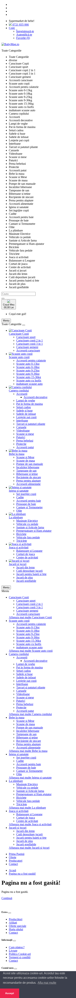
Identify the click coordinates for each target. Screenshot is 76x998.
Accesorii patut (25, 447)
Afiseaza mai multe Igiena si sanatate (30, 777)
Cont (12, 27)
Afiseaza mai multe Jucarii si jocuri (29, 847)
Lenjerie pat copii (26, 417)
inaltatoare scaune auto (29, 383)
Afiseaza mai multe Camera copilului (30, 714)
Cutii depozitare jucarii (29, 570)
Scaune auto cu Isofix (28, 380)
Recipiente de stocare (28, 477)
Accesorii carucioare (28, 350)
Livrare (13, 950)
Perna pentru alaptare (28, 480)
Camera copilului (19, 390)
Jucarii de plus (24, 577)
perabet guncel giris (19, 904)
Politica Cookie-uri (20, 954)
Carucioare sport (25, 337)
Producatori (15, 860)
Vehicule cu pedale (27, 524)
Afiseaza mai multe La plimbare (27, 807)
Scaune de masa (25, 460)
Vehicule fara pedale (28, 537)
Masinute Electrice (27, 520)
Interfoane (22, 420)
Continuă (6, 898)
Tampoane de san (26, 470)
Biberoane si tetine (27, 474)
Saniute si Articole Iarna (30, 527)
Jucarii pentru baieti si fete (31, 574)
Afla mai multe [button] (47, 982)
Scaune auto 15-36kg (28, 377)
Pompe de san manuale (29, 464)
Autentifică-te (24, 34)
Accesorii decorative (35, 397)
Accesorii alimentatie (28, 484)
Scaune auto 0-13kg (27, 363)
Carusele (21, 427)
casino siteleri (9, 901)
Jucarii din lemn (25, 567)
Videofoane (23, 430)
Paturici (20, 437)
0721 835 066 (20, 24)
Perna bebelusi (24, 440)
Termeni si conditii (19, 957)
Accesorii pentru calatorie (31, 360)
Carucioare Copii (19, 333)
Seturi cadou (23, 407)
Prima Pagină (16, 854)
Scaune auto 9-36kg (27, 373)
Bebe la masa (16, 454)
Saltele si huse (24, 410)
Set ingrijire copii (26, 494)
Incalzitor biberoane (27, 467)
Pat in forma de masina (29, 403)
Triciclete (21, 540)
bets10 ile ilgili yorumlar (46, 904)
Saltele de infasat (26, 413)
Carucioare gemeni (27, 347)
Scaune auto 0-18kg (27, 367)
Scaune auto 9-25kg (27, 370)
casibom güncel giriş (30, 901)
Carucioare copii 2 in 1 (29, 340)
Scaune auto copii (19, 357)
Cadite (20, 497)
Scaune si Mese (25, 457)
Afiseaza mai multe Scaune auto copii (31, 650)
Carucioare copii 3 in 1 (29, 343)
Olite (19, 510)
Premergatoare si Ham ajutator (33, 530)
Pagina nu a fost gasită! (22, 873)
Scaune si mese (25, 433)
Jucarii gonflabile (26, 580)
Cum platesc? (17, 947)
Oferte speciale (17, 926)
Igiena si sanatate (19, 490)
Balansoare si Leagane (29, 550)
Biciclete (21, 534)
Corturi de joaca (25, 554)
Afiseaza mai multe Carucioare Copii (30, 617)
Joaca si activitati (18, 547)
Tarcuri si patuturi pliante (30, 423)
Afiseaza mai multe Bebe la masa (28, 750)
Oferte (12, 857)
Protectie (21, 443)
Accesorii (21, 393)
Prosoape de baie (26, 504)
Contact (13, 864)
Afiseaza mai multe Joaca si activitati (30, 824)
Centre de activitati (27, 557)
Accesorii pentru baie (28, 500)
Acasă (12, 870)
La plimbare (16, 517)
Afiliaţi (13, 922)
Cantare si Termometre (29, 507)
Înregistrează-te (25, 31)
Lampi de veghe (25, 400)
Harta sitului (16, 929)
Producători (15, 919)
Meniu (6, 587)
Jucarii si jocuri (17, 564)
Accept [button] (9, 993)
